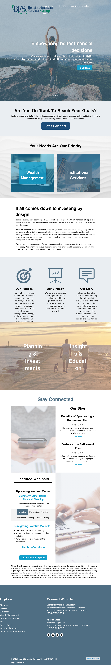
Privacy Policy (6, 625)
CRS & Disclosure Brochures (13, 631)
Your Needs (48, 6)
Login (57, 13)
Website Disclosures (9, 628)
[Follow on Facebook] (48, 635)
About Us (4, 605)
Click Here (84, 67)
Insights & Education (78, 357)
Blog (2, 621)
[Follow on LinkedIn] (53, 635)
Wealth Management (33, 174)
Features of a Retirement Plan (77, 446)
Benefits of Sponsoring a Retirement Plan (77, 418)
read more (77, 436)
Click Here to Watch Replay (33, 547)
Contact (46, 13)
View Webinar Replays (33, 557)
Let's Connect (56, 126)
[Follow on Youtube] (61, 635)
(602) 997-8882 (55, 628)
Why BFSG (62, 6)
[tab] (22, 512)
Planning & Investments (32, 357)
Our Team (75, 6)
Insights (85, 6)
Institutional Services (78, 174)
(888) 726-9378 (55, 613)
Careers (3, 608)
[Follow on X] (57, 635)
